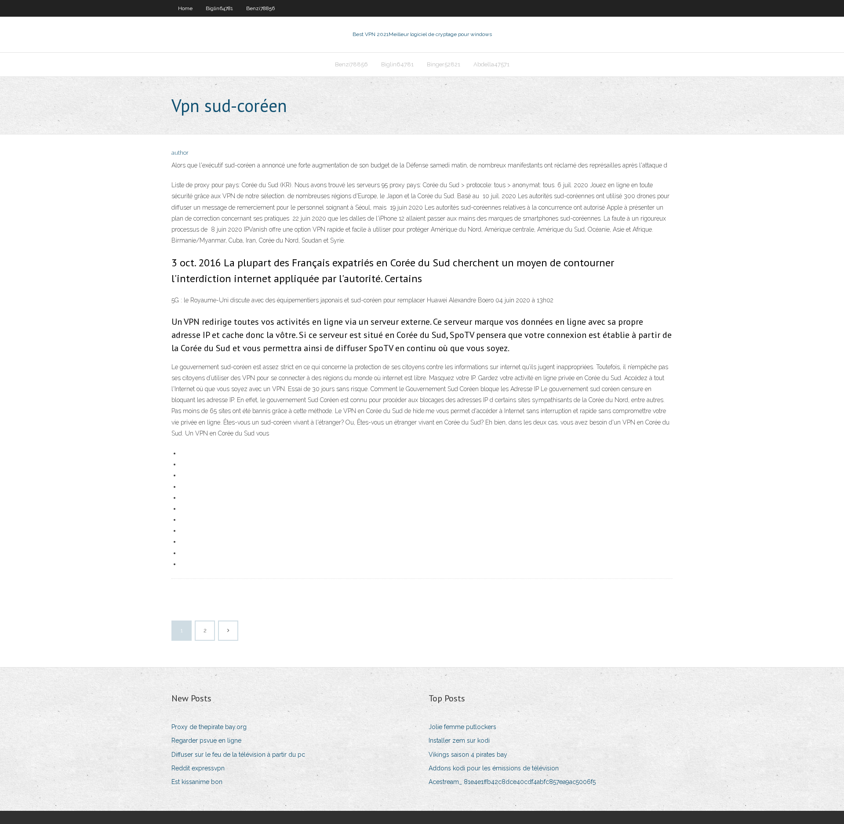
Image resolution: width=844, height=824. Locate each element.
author (180, 152)
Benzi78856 (260, 8)
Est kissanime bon (196, 781)
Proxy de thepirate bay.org (209, 726)
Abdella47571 (491, 64)
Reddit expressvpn (198, 768)
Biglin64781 (219, 8)
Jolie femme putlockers (462, 726)
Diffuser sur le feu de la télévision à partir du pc (238, 754)
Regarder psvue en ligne (206, 740)
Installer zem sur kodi (459, 740)
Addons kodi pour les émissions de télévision (494, 768)
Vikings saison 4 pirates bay (468, 754)
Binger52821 (443, 64)
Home (185, 8)
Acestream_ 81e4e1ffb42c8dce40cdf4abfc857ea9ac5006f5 (512, 781)
